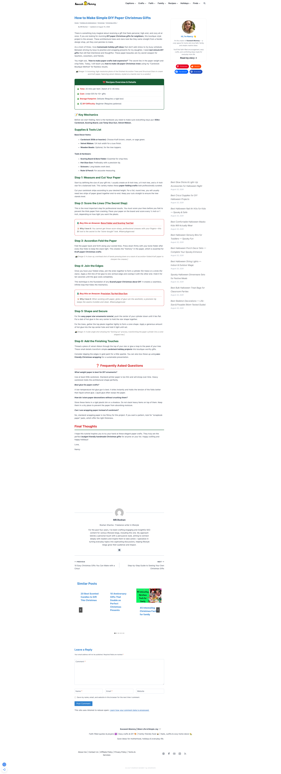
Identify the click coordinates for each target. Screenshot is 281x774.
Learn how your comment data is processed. (129, 710)
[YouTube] (174, 753)
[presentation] (148, 596)
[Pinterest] (163, 753)
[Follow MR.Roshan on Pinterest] (119, 550)
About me (82, 752)
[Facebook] (169, 753)
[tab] (114, 633)
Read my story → (188, 58)
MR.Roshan (84, 27)
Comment (81, 661)
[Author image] (76, 26)
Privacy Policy (120, 752)
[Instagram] (179, 753)
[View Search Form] (204, 3)
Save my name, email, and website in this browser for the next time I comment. (108, 697)
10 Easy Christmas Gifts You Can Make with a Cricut (95, 565)
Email (109, 691)
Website (140, 691)
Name (79, 691)
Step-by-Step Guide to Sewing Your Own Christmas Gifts (146, 565)
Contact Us (93, 752)
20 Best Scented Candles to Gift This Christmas (90, 597)
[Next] (158, 610)
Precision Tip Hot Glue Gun (114, 293)
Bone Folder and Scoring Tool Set (117, 223)
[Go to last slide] (80, 610)
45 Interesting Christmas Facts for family (148, 611)
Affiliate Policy (106, 752)
